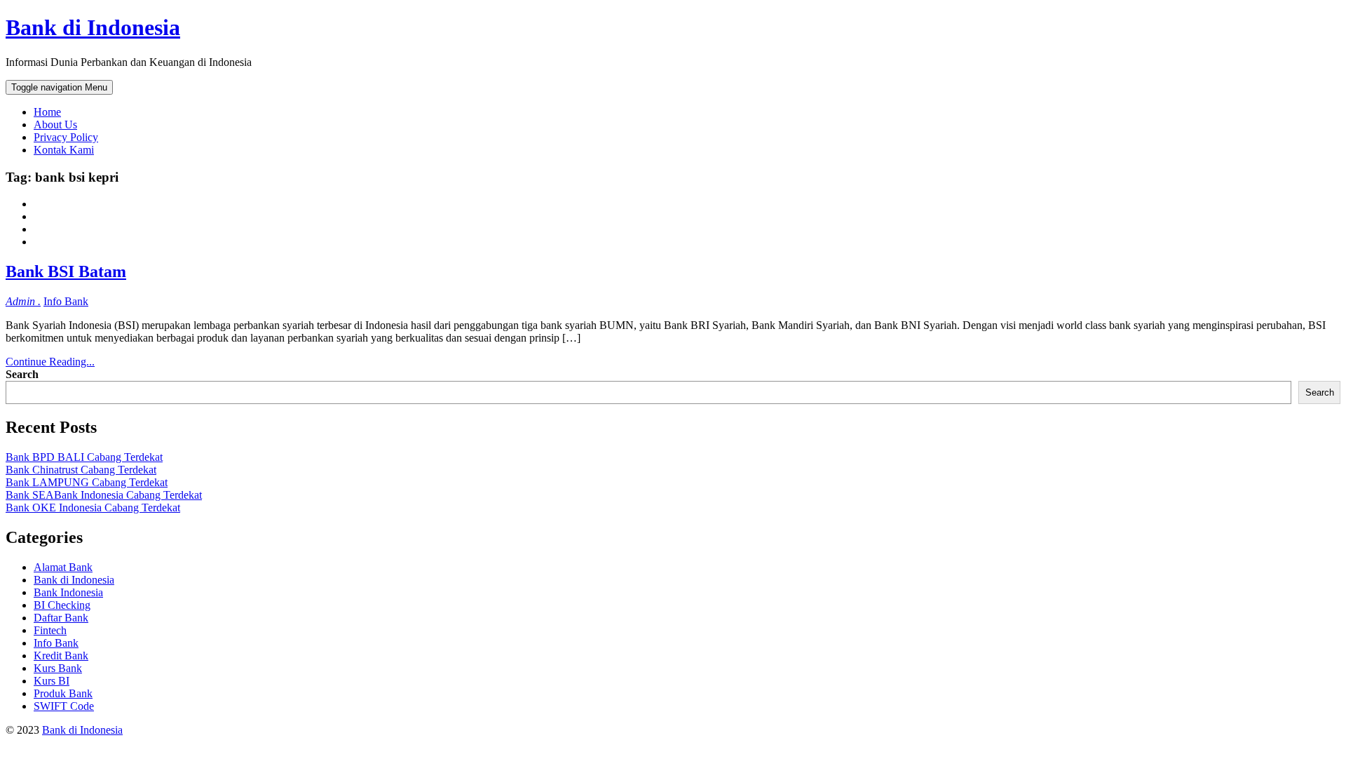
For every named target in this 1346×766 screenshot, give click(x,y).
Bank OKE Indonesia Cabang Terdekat (93, 507)
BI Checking (62, 605)
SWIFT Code (64, 706)
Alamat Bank (63, 567)
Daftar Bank (61, 618)
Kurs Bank (58, 668)
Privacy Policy (66, 137)
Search (22, 374)
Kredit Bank (61, 655)
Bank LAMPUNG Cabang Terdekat (87, 482)
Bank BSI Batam (66, 271)
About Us (55, 124)
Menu (59, 87)
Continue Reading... (50, 362)
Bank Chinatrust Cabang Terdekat (81, 470)
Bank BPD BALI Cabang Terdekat (84, 457)
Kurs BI (51, 681)
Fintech (50, 630)
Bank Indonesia (68, 592)
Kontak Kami (64, 150)
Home (47, 112)
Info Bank (65, 301)
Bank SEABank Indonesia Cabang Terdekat (104, 495)
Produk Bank (63, 693)
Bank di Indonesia (93, 27)
